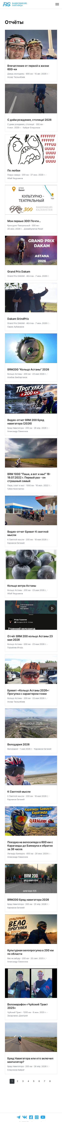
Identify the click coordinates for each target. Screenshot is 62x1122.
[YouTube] (42, 1117)
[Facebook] (31, 1117)
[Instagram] (37, 1117)
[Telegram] (18, 1117)
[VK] (24, 1117)
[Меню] (57, 4)
